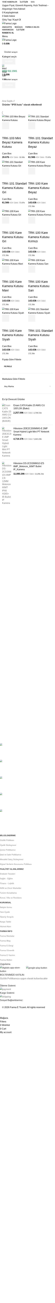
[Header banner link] (27, 651)
